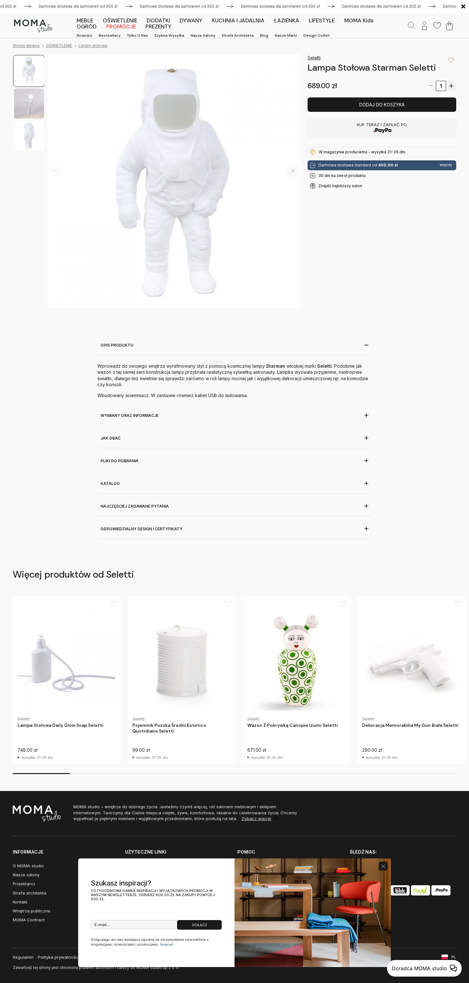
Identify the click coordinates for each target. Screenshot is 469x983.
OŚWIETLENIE (59, 45)
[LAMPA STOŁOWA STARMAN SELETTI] (174, 182)
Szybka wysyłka (169, 35)
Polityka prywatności (58, 957)
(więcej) (167, 944)
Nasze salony (202, 35)
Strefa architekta (238, 35)
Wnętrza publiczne (31, 910)
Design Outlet (316, 35)
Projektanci (24, 883)
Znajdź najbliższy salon (340, 185)
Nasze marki (286, 35)
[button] (292, 170)
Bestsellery (110, 35)
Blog (264, 35)
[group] (67, 680)
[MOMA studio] (33, 26)
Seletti (314, 57)
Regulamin (23, 957)
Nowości (84, 35)
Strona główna (26, 45)
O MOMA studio (28, 865)
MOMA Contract (29, 919)
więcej (446, 165)
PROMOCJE (121, 26)
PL (453, 957)
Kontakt (20, 901)
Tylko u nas (137, 35)
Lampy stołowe (93, 45)
